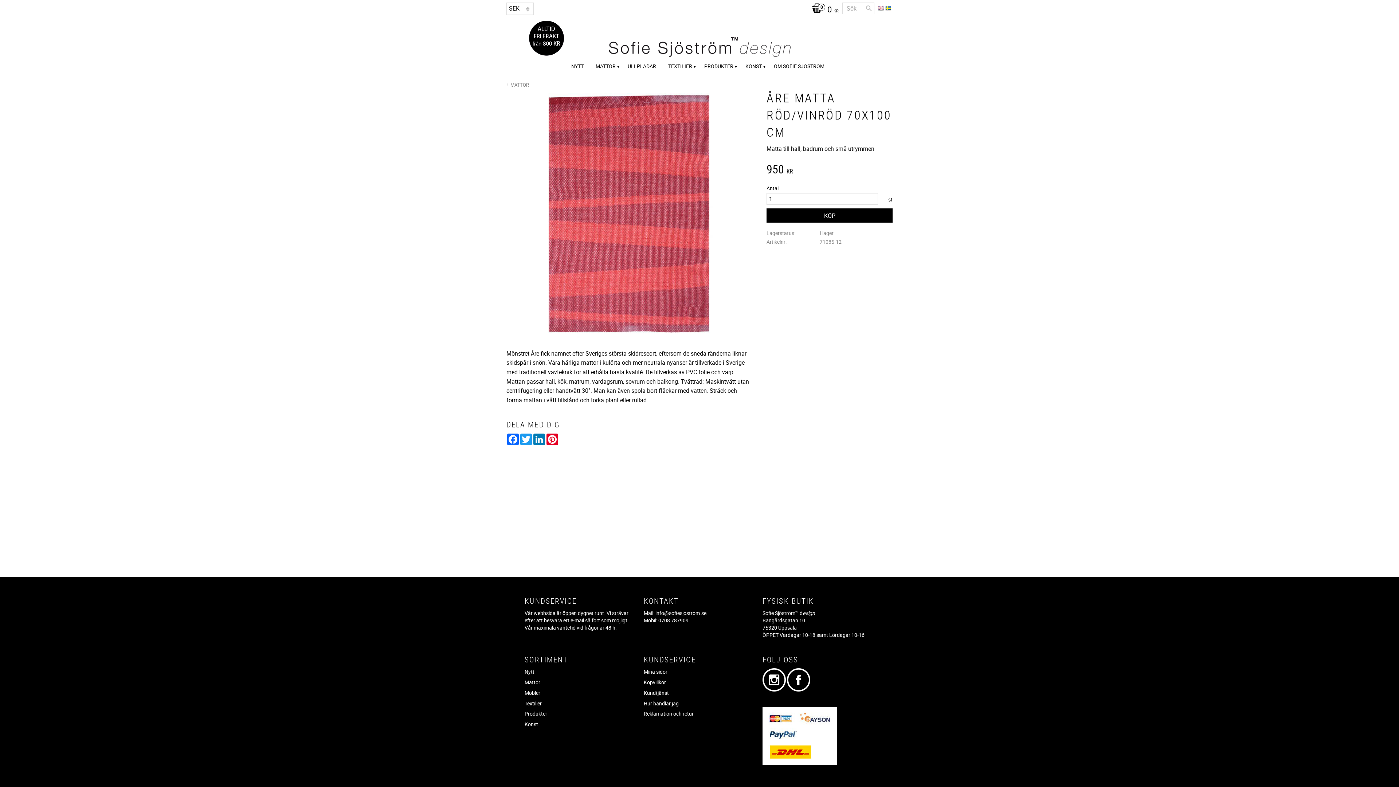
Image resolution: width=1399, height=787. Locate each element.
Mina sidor (655, 671)
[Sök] (868, 8)
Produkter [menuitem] (718, 66)
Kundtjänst (656, 692)
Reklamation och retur (669, 713)
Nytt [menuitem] (577, 66)
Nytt (529, 671)
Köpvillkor (655, 682)
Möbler (532, 692)
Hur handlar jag (661, 703)
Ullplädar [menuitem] (642, 66)
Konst (531, 724)
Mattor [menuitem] (606, 66)
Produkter (536, 713)
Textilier (533, 703)
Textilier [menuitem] (680, 66)
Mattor (532, 682)
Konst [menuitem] (753, 66)
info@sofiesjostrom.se (680, 613)
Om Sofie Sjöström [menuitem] (799, 66)
